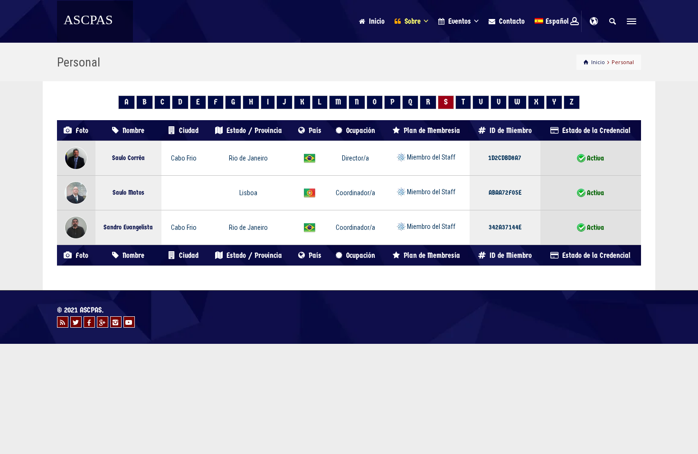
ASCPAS (88, 20)
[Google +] (102, 322)
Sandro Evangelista (128, 227)
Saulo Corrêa (128, 158)
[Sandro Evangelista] (76, 227)
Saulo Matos (128, 193)
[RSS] (62, 322)
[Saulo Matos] (76, 192)
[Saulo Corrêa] (76, 157)
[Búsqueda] (612, 21)
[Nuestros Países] (593, 21)
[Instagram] (116, 322)
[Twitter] (76, 322)
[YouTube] (129, 322)
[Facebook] (89, 322)
